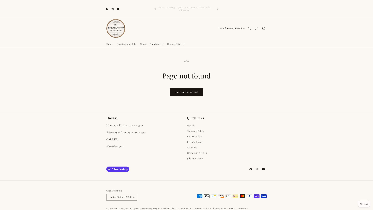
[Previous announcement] (155, 9)
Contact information (238, 208)
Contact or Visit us (197, 152)
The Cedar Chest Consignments (128, 208)
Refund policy (169, 208)
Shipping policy (219, 208)
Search (191, 125)
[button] (156, 44)
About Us (192, 147)
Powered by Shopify (151, 208)
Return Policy (194, 136)
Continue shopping (186, 91)
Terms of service (201, 208)
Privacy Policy (195, 141)
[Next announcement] (218, 9)
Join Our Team (195, 158)
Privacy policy (184, 208)
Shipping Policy (195, 130)
